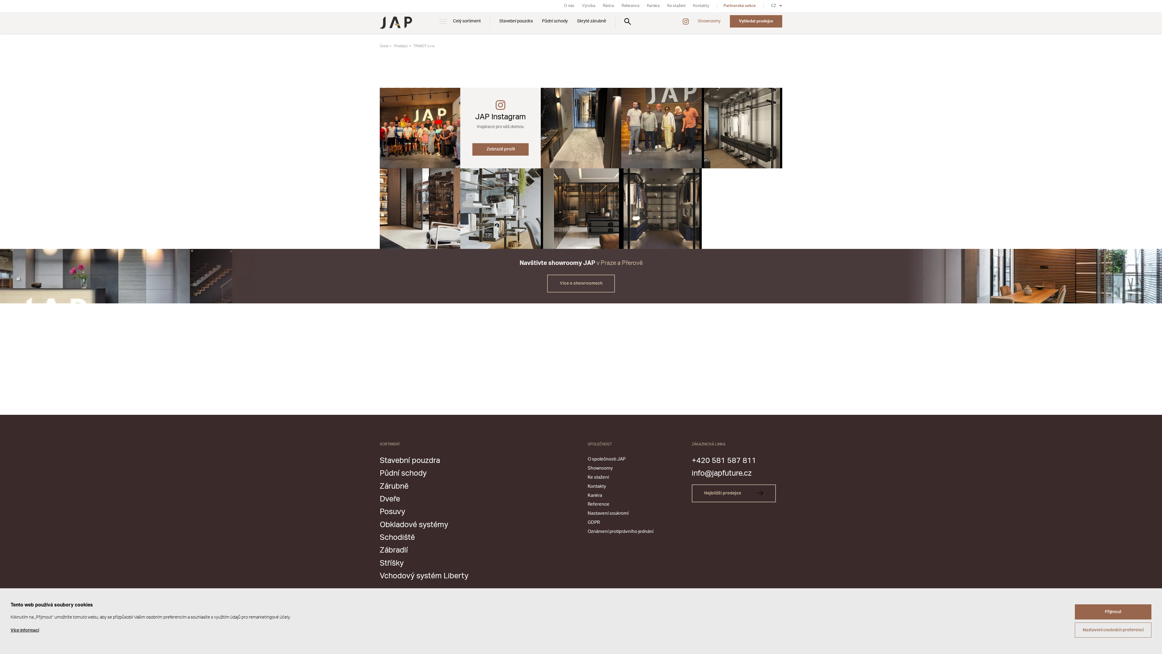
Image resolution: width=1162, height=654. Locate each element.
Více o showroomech (581, 283)
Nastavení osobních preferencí (1113, 630)
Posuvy (392, 512)
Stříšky (392, 563)
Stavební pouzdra (516, 21)
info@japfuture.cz (722, 473)
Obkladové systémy (414, 525)
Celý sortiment (467, 21)
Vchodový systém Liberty (424, 576)
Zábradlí (394, 550)
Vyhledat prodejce (756, 21)
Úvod (384, 46)
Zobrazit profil (501, 149)
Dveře (390, 499)
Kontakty (701, 6)
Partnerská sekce (740, 6)
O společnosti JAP (606, 459)
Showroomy (709, 21)
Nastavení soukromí (608, 513)
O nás (569, 6)
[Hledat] (627, 21)
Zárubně (394, 486)
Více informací (25, 630)
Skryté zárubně (591, 21)
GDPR (594, 522)
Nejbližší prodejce (723, 493)
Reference (630, 6)
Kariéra (653, 6)
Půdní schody (555, 21)
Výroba (588, 6)
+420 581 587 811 (724, 460)
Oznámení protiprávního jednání (620, 531)
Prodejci (401, 46)
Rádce (608, 6)
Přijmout (1113, 612)
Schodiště (397, 537)
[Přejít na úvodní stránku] (396, 22)
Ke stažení (676, 6)
